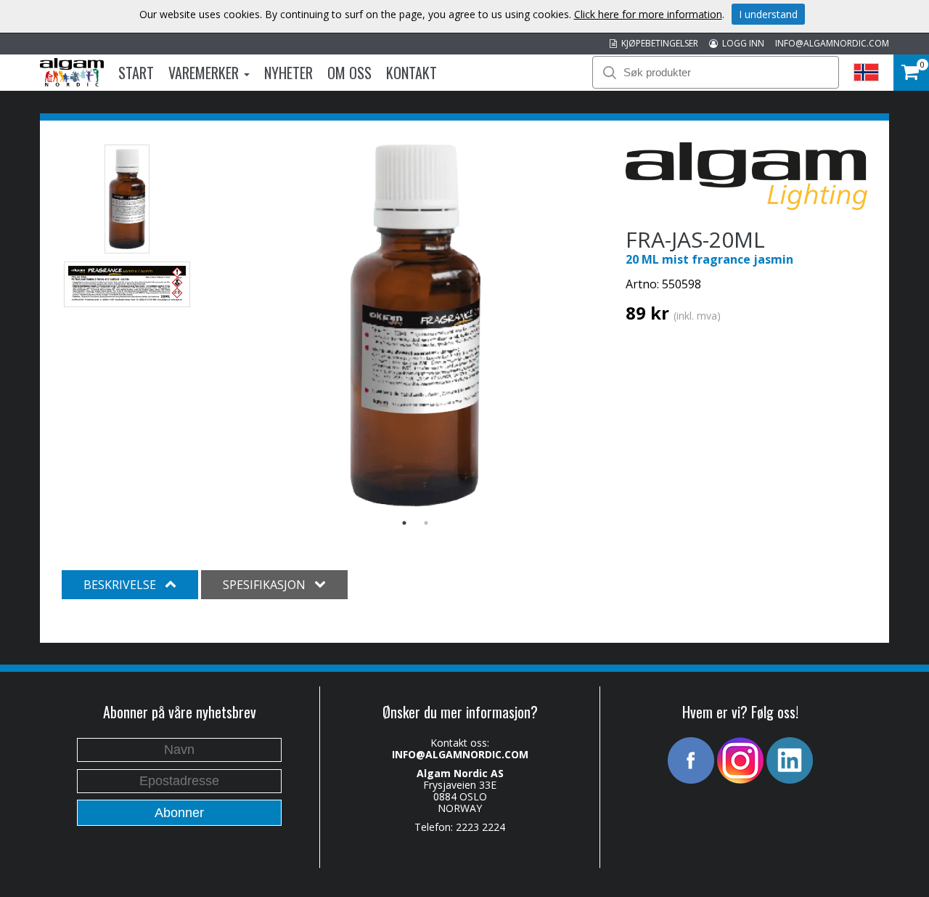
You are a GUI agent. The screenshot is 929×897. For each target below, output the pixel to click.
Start (136, 73)
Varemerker (205, 73)
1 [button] (404, 523)
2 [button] (426, 523)
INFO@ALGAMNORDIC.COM (832, 43)
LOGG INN (741, 43)
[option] (415, 325)
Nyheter (288, 73)
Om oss (349, 73)
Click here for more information (648, 14)
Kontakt (411, 73)
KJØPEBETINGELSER (657, 43)
